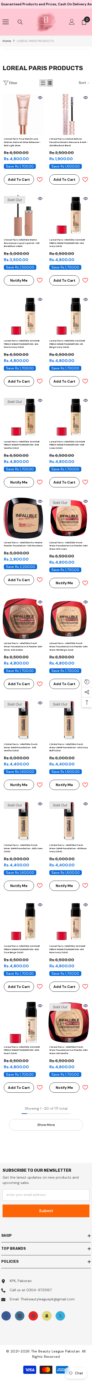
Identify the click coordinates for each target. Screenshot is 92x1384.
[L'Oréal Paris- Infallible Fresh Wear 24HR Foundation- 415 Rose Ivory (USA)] (68, 820)
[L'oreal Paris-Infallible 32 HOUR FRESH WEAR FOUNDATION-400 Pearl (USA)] (23, 1022)
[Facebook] (6, 1316)
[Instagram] (20, 1316)
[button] (43, 83)
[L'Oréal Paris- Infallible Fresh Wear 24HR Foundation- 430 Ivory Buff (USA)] (68, 719)
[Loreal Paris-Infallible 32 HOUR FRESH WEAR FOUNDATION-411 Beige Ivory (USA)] (68, 316)
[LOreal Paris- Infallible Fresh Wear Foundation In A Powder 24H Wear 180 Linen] (68, 518)
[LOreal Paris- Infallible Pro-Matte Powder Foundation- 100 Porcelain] (23, 518)
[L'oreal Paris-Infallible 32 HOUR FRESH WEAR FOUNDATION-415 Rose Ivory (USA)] (68, 921)
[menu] (6, 22)
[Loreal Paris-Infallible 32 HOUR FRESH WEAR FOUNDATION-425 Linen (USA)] (68, 417)
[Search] (20, 22)
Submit (46, 1210)
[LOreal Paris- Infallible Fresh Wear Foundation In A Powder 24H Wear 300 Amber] (23, 618)
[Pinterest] (33, 1316)
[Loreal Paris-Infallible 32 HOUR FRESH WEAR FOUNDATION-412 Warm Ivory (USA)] (23, 316)
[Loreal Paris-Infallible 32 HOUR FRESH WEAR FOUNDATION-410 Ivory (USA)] (68, 215)
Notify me (19, 280)
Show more (46, 1125)
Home (7, 41)
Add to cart (19, 179)
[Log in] (72, 22)
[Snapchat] (47, 1316)
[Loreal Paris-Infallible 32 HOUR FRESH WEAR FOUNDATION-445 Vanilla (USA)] (23, 417)
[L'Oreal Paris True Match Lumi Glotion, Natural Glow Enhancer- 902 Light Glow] (23, 114)
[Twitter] (60, 1316)
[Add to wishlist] (40, 179)
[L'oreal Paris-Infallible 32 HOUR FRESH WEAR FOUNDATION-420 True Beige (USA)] (23, 921)
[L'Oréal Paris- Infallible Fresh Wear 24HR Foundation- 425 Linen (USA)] (23, 820)
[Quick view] (40, 97)
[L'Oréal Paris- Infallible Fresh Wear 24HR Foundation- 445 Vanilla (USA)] (23, 719)
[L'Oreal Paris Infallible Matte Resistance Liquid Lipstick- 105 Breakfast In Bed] (23, 215)
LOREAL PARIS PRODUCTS (35, 41)
